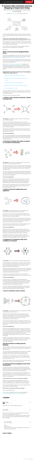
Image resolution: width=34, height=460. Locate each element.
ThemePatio (31, 458)
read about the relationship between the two (15, 57)
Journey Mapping (14, 13)
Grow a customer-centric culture (11, 88)
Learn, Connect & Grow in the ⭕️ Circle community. (13, 1)
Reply (30, 402)
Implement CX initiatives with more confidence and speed (16, 85)
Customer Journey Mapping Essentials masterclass (11, 393)
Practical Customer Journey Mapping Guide (13, 64)
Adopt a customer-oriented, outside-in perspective (14, 75)
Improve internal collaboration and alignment (13, 82)
